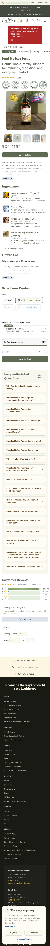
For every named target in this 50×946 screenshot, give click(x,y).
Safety (36, 51)
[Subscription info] (23, 329)
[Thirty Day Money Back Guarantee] (25, 85)
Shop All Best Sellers (12, 685)
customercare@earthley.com (19, 863)
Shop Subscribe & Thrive (14, 716)
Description (9, 51)
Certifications (9, 769)
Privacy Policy (9, 814)
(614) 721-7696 (14, 880)
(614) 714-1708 (14, 860)
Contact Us (8, 791)
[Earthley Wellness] (9, 20)
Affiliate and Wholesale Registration (18, 702)
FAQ (5, 804)
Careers (7, 773)
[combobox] (20, 21)
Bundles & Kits (10, 698)
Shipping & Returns (11, 795)
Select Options (25, 155)
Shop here (25, 11)
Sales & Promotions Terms (14, 822)
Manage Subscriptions (13, 720)
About (6, 761)
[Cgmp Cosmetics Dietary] (43, 85)
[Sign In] (33, 20)
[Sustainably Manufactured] (15, 85)
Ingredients (24, 51)
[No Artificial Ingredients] (34, 85)
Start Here (8, 730)
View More (7, 179)
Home (4, 47)
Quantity (5, 352)
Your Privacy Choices (12, 834)
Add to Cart (25, 359)
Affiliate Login (9, 777)
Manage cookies (10, 838)
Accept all (33, 933)
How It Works (9, 712)
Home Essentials (10, 694)
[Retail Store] (27, 20)
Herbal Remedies (17, 47)
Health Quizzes (10, 734)
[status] (25, 940)
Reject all (14, 933)
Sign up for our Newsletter (15, 751)
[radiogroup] (25, 335)
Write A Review (25, 619)
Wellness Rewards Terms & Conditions (19, 830)
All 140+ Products (11, 681)
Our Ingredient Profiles (13, 743)
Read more (9, 926)
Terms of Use (9, 818)
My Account (9, 800)
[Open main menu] (44, 20)
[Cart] (38, 20)
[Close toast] (2, 937)
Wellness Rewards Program (15, 781)
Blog (6, 738)
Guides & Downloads (12, 747)
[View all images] (41, 95)
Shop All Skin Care (11, 689)
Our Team (8, 765)
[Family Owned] (6, 85)
